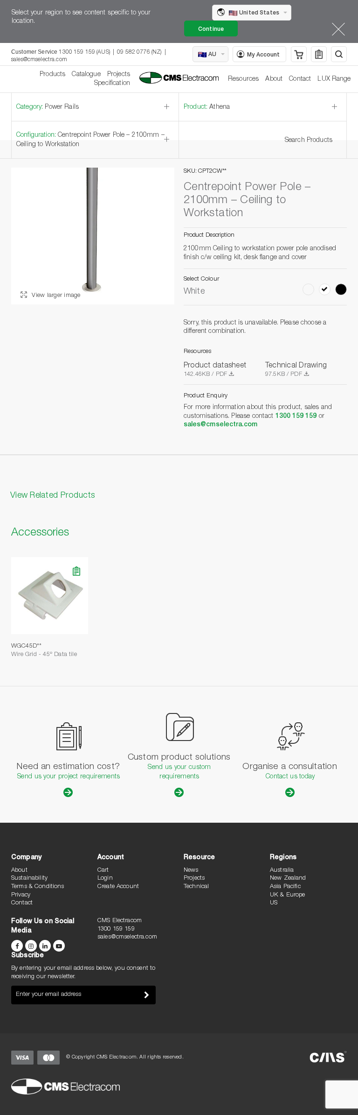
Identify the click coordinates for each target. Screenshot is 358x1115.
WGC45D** (26, 646)
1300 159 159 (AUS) (84, 52)
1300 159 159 (296, 416)
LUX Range (334, 79)
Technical (196, 887)
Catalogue (86, 74)
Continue (211, 29)
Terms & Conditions (37, 887)
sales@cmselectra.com (39, 60)
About (273, 79)
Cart (103, 871)
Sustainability (29, 878)
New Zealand (288, 878)
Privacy (20, 895)
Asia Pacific (285, 887)
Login (105, 878)
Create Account (118, 887)
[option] (92, 236)
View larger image (55, 296)
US (273, 903)
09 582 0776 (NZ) (139, 52)
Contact (300, 79)
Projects (118, 74)
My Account (263, 55)
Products (52, 74)
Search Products (308, 140)
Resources (243, 79)
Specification (112, 83)
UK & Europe (287, 895)
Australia (282, 871)
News (191, 871)
